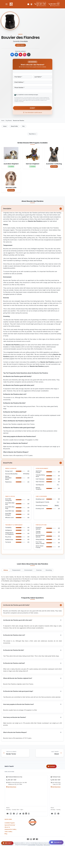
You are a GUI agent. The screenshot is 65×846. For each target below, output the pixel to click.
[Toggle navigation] (6, 4)
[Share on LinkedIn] (16, 54)
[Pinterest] (23, 813)
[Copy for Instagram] (24, 54)
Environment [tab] (28, 570)
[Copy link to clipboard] (28, 54)
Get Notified (54, 166)
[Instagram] (10, 813)
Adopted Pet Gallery (10, 829)
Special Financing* (10, 825)
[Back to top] (58, 766)
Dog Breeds (9, 120)
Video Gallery (8, 831)
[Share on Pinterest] (20, 54)
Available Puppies (10, 823)
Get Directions (11, 787)
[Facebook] (14, 813)
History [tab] (5, 570)
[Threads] (29, 813)
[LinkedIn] (26, 813)
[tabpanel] (32, 582)
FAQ (23, 126)
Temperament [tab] (16, 570)
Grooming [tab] (49, 570)
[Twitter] (20, 813)
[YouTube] (7, 813)
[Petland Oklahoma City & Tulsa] (11, 4)
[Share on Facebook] (12, 54)
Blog (6, 833)
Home (2, 120)
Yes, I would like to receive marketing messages (27, 94)
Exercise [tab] (39, 570)
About (4, 126)
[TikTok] (17, 813)
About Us (7, 827)
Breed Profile (14, 126)
